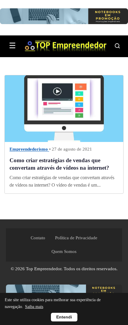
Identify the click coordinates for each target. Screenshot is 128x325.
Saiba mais (34, 306)
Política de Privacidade (76, 237)
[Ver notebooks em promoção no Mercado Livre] (64, 17)
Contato (38, 237)
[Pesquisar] (117, 46)
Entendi (64, 317)
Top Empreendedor (43, 268)
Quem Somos (64, 251)
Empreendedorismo (29, 149)
